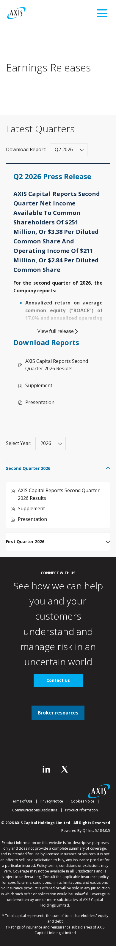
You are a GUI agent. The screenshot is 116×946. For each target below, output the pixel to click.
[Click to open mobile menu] (102, 13)
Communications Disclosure (34, 810)
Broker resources (58, 712)
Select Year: (18, 443)
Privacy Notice (51, 801)
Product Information (81, 810)
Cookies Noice (82, 801)
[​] (46, 771)
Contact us (58, 680)
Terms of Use (21, 801)
